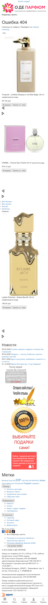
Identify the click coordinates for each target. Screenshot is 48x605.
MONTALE (35, 480)
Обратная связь (13, 496)
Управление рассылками (17, 494)
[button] (24, 109)
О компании (8, 515)
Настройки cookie (15, 545)
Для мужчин (6, 204)
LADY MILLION (26, 480)
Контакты (10, 522)
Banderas (5, 480)
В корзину (7, 104)
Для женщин (7, 201)
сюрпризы (35, 483)
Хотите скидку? (24, 1)
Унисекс (5, 206)
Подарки (27, 483)
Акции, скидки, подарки (16, 508)
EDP (18, 480)
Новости (10, 503)
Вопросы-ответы (13, 491)
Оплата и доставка (14, 489)
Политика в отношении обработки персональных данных (20, 539)
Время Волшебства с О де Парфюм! (26, 364)
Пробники (6, 208)
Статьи (9, 506)
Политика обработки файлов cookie (21, 543)
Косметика (19, 483)
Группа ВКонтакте (8, 483)
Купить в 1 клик (19, 104)
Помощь (6, 486)
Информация (8, 500)
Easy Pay (12, 480)
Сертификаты (12, 510)
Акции (42, 480)
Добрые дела (12, 525)
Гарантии (10, 517)
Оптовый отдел (13, 520)
